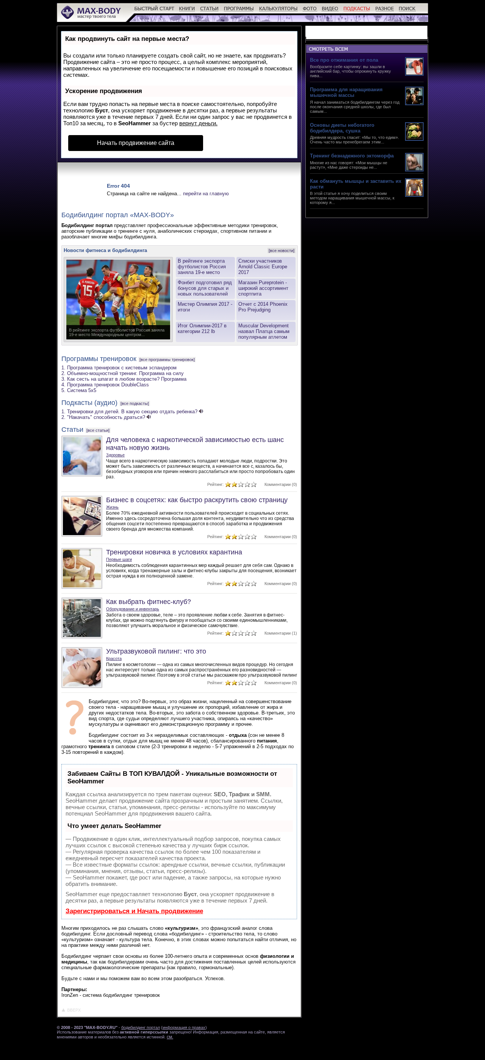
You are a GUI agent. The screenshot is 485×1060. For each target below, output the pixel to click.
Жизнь (112, 507)
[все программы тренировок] (167, 359)
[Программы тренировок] (239, 11)
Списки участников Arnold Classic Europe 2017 (262, 266)
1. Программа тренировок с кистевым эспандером (119, 367)
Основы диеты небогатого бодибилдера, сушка (342, 128)
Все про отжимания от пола (344, 60)
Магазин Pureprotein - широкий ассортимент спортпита (263, 288)
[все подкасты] (134, 403)
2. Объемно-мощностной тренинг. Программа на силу (122, 373)
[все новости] (281, 250)
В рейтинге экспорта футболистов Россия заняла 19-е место (202, 266)
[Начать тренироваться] (154, 11)
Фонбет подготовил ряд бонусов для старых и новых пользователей (205, 288)
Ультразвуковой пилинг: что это (156, 651)
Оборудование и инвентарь (132, 609)
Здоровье (115, 455)
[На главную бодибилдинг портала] (91, 18)
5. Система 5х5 (78, 390)
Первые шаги (119, 559)
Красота (114, 658)
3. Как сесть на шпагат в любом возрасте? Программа (123, 379)
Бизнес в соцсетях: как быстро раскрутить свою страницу (197, 500)
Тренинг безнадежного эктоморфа (352, 156)
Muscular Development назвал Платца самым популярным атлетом (263, 331)
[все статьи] (98, 430)
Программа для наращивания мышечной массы (346, 92)
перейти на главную (206, 193)
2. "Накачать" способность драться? (103, 417)
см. (170, 1037)
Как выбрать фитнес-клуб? (148, 601)
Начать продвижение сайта (135, 143)
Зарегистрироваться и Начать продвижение (134, 911)
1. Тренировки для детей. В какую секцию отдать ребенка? (129, 411)
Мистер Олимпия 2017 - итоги (205, 307)
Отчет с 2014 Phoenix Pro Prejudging (263, 307)
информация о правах (184, 1027)
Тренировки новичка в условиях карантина (174, 552)
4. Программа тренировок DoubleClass (105, 385)
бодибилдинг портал (140, 1027)
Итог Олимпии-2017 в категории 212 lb (202, 328)
